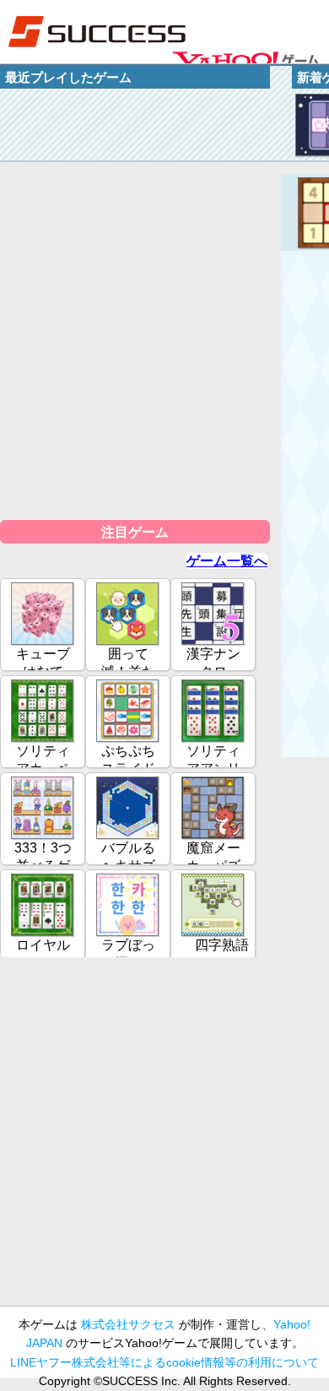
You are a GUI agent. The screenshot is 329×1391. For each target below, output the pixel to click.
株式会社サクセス (128, 1324)
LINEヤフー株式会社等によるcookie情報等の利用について (164, 1362)
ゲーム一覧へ (226, 561)
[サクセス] (97, 31)
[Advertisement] (164, 1138)
